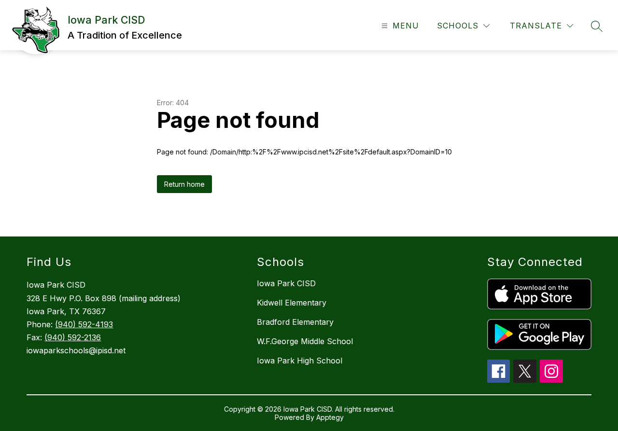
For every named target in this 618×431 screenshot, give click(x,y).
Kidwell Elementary (291, 302)
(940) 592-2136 (72, 337)
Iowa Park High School (299, 360)
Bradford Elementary (295, 322)
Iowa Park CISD (286, 283)
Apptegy (330, 417)
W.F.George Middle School (305, 341)
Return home (184, 184)
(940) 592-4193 (84, 324)
